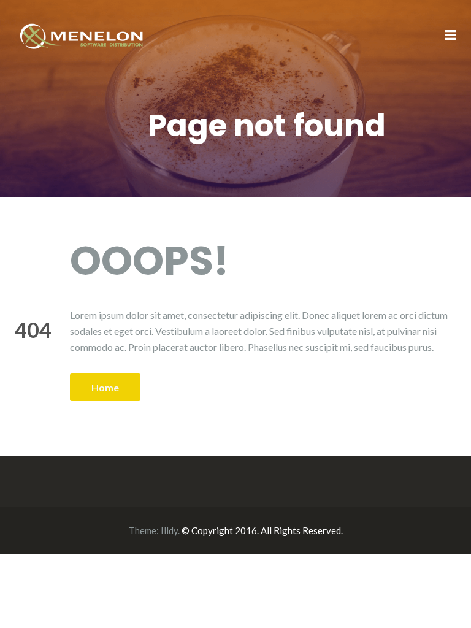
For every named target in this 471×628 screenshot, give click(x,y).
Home (105, 387)
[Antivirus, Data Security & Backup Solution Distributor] (82, 34)
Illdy (169, 530)
